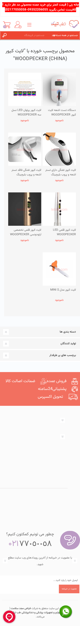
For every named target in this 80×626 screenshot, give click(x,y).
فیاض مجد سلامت (20, 608)
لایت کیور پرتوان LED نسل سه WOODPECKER (26, 112)
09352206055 (38, 9)
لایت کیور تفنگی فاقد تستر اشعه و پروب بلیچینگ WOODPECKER (26, 175)
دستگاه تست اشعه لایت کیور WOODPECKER (62, 112)
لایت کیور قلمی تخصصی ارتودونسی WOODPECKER (25, 232)
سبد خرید (6, 24)
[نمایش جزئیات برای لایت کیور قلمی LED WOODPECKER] (59, 209)
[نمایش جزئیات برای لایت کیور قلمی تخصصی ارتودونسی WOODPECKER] (24, 209)
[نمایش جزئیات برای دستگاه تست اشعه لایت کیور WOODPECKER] (59, 89)
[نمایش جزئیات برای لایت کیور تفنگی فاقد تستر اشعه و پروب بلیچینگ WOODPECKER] (24, 149)
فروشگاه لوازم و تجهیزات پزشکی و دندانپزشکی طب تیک (40, 613)
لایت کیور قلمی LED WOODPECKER (64, 232)
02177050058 (16, 9)
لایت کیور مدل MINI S (63, 290)
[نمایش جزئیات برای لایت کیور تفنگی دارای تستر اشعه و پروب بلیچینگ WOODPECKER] (59, 149)
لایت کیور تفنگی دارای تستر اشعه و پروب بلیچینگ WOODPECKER (60, 175)
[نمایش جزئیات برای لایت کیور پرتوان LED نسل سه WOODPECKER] (24, 89)
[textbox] (29, 35)
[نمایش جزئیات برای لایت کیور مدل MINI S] (59, 269)
